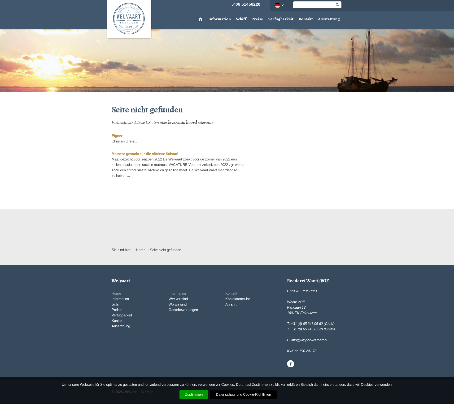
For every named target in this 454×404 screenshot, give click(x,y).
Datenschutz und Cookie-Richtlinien (243, 394)
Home (116, 293)
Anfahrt (230, 304)
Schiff (241, 19)
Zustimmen (194, 394)
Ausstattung (329, 19)
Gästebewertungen (183, 310)
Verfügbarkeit (280, 19)
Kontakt (306, 19)
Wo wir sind (178, 304)
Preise (257, 19)
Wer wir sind (178, 299)
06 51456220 (248, 4)
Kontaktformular (237, 299)
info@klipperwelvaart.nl (309, 340)
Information (219, 19)
